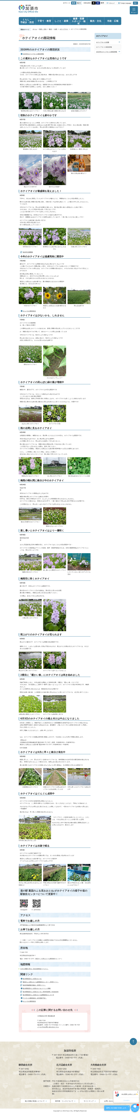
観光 (50, 29)
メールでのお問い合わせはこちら (48, 1027)
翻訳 (135, 3)
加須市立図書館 (28, 252)
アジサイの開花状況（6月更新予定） (35, 998)
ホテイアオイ (64, 29)
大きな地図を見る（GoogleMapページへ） (34, 969)
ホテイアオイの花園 (102, 42)
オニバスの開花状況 (29, 311)
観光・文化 (43, 29)
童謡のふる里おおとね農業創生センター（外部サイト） (41, 982)
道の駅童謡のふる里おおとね (32, 979)
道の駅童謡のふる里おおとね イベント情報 (37, 988)
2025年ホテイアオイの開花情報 (33, 54)
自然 (55, 29)
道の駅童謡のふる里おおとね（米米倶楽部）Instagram (41, 992)
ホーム (35, 29)
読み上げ (112, 3)
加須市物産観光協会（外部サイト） (34, 985)
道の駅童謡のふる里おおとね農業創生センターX (38, 995)
